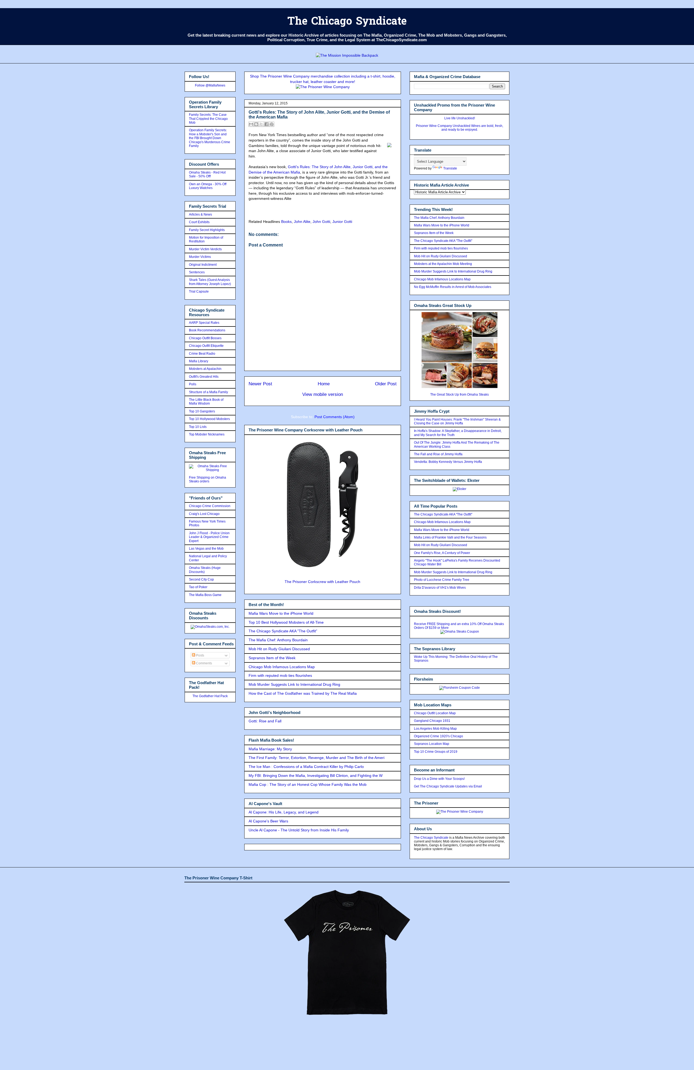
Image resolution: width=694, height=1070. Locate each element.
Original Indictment (203, 265)
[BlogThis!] (256, 124)
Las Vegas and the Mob (206, 548)
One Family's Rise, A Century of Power (442, 553)
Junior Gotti (342, 221)
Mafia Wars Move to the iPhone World (281, 613)
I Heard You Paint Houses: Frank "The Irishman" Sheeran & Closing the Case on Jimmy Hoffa (457, 421)
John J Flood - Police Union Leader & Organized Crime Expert (209, 537)
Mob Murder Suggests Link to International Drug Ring (294, 684)
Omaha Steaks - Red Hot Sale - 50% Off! (207, 174)
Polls (192, 384)
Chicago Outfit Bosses (205, 338)
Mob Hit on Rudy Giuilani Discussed (279, 649)
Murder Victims (200, 257)
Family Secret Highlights (207, 230)
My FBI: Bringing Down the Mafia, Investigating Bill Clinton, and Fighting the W (316, 775)
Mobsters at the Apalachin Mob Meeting (443, 264)
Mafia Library (198, 361)
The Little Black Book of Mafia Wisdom (206, 401)
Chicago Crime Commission (209, 506)
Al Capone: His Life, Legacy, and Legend (284, 812)
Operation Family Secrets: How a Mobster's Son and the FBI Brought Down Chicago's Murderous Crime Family (209, 138)
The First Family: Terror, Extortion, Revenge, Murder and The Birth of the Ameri (316, 757)
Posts (199, 655)
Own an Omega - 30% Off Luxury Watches (207, 186)
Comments (203, 663)
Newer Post (260, 383)
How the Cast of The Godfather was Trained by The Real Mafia (303, 693)
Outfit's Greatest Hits (204, 377)
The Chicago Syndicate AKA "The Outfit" (283, 631)
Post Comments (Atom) (334, 417)
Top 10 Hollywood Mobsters (209, 419)
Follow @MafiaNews (210, 85)
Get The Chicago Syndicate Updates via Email (448, 786)
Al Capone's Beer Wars (268, 821)
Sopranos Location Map (431, 744)
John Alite (302, 221)
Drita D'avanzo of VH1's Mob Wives (440, 588)
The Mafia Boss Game (205, 595)
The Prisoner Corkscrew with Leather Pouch (322, 581)
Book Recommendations (207, 330)
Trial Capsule (199, 291)
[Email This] (251, 124)
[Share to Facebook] (266, 124)
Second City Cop (201, 579)
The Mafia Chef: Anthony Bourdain (278, 640)
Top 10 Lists (198, 427)
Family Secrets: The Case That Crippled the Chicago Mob (208, 118)
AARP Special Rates (204, 323)
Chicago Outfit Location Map (435, 713)
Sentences (197, 272)
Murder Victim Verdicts (205, 249)
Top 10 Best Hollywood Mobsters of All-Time (286, 622)
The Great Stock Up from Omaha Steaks (459, 394)
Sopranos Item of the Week (272, 658)
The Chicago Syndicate (347, 22)
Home (324, 383)
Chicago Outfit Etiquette (206, 346)
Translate (450, 168)
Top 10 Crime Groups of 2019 (435, 752)
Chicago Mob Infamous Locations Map (282, 667)
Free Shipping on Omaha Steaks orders (207, 479)
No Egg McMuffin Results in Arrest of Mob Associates (452, 287)
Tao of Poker (198, 587)
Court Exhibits (199, 222)
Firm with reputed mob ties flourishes (280, 675)
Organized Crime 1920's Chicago (438, 736)
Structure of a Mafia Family (208, 392)
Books (286, 221)
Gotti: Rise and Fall (265, 721)
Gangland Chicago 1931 (432, 721)
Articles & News (200, 214)
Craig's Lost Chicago (204, 514)
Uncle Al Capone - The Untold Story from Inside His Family (299, 830)
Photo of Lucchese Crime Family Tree (441, 580)
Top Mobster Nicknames (206, 434)
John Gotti (321, 221)
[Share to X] (261, 124)
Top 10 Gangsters (202, 411)
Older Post (386, 383)
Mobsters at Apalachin (205, 369)
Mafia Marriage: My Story (270, 749)
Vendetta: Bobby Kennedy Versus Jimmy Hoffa (448, 462)
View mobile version (322, 394)
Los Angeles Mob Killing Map (435, 729)
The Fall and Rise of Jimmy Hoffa (438, 454)
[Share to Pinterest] (271, 124)
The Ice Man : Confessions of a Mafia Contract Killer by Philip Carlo (306, 766)
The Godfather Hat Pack (210, 696)
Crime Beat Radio (202, 353)
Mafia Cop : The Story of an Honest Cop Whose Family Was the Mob (308, 784)
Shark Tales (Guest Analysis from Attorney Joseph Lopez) (210, 282)
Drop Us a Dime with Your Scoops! (439, 779)
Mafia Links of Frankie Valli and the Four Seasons (450, 537)
